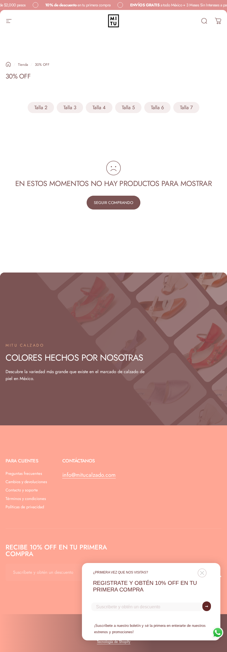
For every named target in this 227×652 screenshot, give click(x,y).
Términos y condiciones (26, 498)
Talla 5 (128, 107)
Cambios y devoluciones (26, 481)
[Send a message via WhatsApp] (217, 632)
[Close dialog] (202, 573)
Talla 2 (40, 107)
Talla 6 (157, 107)
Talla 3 (69, 107)
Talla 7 (186, 107)
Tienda (23, 64)
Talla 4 (99, 107)
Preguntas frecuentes (24, 473)
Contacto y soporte (22, 490)
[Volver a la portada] (8, 64)
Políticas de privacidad (25, 506)
